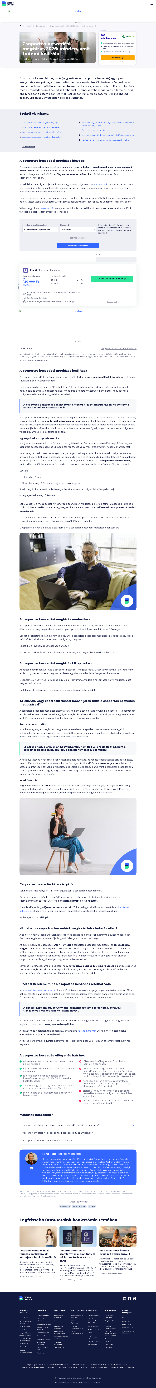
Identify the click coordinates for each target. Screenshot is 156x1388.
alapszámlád (101, 184)
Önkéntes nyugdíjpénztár (110, 1340)
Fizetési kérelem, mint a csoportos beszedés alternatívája (106, 140)
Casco (90, 1333)
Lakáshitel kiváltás (43, 1339)
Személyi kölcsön (24, 1311)
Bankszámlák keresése (78, 246)
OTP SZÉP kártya (60, 1347)
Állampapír (109, 1344)
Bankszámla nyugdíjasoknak (59, 1332)
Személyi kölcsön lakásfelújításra (25, 1339)
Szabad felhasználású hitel (26, 1351)
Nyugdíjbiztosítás (94, 1341)
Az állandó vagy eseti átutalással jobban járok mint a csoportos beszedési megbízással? (108, 124)
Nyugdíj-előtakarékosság (111, 1327)
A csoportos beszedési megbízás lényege (40, 122)
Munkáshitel (126, 1318)
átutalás (92, 1206)
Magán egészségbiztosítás (94, 1337)
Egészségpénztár (79, 1310)
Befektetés (110, 1310)
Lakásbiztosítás (93, 1315)
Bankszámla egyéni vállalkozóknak (61, 1338)
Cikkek (28, 26)
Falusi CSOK (126, 1324)
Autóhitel (23, 1330)
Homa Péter (31, 59)
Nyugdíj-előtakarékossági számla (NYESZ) (111, 1333)
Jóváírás (26, 285)
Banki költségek (79, 1206)
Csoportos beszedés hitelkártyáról (96, 130)
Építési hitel (41, 1336)
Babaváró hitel (127, 1328)
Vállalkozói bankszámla (58, 1343)
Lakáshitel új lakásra (44, 1324)
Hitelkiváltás (24, 1344)
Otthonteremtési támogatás (128, 1332)
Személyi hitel (24, 1318)
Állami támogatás (127, 1311)
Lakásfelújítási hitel (43, 1333)
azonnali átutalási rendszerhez (40, 990)
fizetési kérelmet (87, 1030)
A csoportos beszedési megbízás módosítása (41, 132)
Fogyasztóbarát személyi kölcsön (25, 1334)
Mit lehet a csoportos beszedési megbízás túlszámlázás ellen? (108, 135)
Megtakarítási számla (110, 1322)
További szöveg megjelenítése (32, 360)
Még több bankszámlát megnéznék (118, 348)
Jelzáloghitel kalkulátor (41, 1343)
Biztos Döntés (8, 3)
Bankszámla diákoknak (58, 1327)
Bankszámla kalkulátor (58, 1317)
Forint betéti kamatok (109, 1317)
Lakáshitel (41, 1310)
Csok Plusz (126, 1321)
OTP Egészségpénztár (77, 1322)
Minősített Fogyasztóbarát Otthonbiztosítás (94, 1321)
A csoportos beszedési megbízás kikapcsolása (41, 137)
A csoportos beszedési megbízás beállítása (40, 127)
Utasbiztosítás (93, 1326)
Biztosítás (92, 1310)
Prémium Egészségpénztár (77, 1327)
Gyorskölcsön (24, 1347)
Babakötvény (110, 1347)
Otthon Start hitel (43, 1315)
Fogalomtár (41, 1353)
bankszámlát (46, 208)
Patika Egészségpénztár (77, 1332)
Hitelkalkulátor (25, 1326)
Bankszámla (40, 26)
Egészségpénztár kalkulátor (77, 1317)
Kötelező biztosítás (94, 1329)
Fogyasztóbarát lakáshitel (42, 1328)
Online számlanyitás (58, 1322)
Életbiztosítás (92, 1344)
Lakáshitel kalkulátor (40, 1320)
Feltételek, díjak (112, 302)
